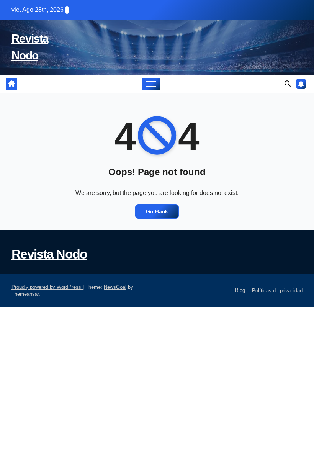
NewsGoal (115, 287)
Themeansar (25, 294)
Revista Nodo (49, 254)
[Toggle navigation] (151, 84)
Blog (239, 290)
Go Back (157, 211)
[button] (288, 83)
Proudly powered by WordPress (47, 287)
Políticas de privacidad (277, 290)
